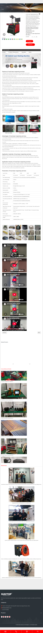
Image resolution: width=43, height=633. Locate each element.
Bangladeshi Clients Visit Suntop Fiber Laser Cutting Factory (21, 503)
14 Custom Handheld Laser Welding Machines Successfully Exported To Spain (7, 376)
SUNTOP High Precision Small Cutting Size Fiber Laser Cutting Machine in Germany (21, 521)
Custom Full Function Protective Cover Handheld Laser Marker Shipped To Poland (7, 413)
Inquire (30, 41)
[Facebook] (2, 617)
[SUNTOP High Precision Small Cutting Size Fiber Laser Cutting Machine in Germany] (21, 513)
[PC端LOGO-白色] (6, 594)
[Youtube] (7, 617)
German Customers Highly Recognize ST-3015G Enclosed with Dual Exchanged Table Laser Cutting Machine (21, 540)
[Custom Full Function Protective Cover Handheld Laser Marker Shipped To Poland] (14, 412)
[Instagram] (9, 617)
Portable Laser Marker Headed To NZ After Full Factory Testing (7, 395)
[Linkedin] (3, 617)
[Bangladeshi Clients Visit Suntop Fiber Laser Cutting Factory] (21, 494)
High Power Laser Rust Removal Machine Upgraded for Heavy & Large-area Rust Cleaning (7, 431)
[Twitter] (5, 617)
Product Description (6, 50)
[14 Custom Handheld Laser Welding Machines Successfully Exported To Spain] (14, 375)
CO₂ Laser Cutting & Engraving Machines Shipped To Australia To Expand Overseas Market (7, 450)
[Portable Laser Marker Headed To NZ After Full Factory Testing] (14, 393)
